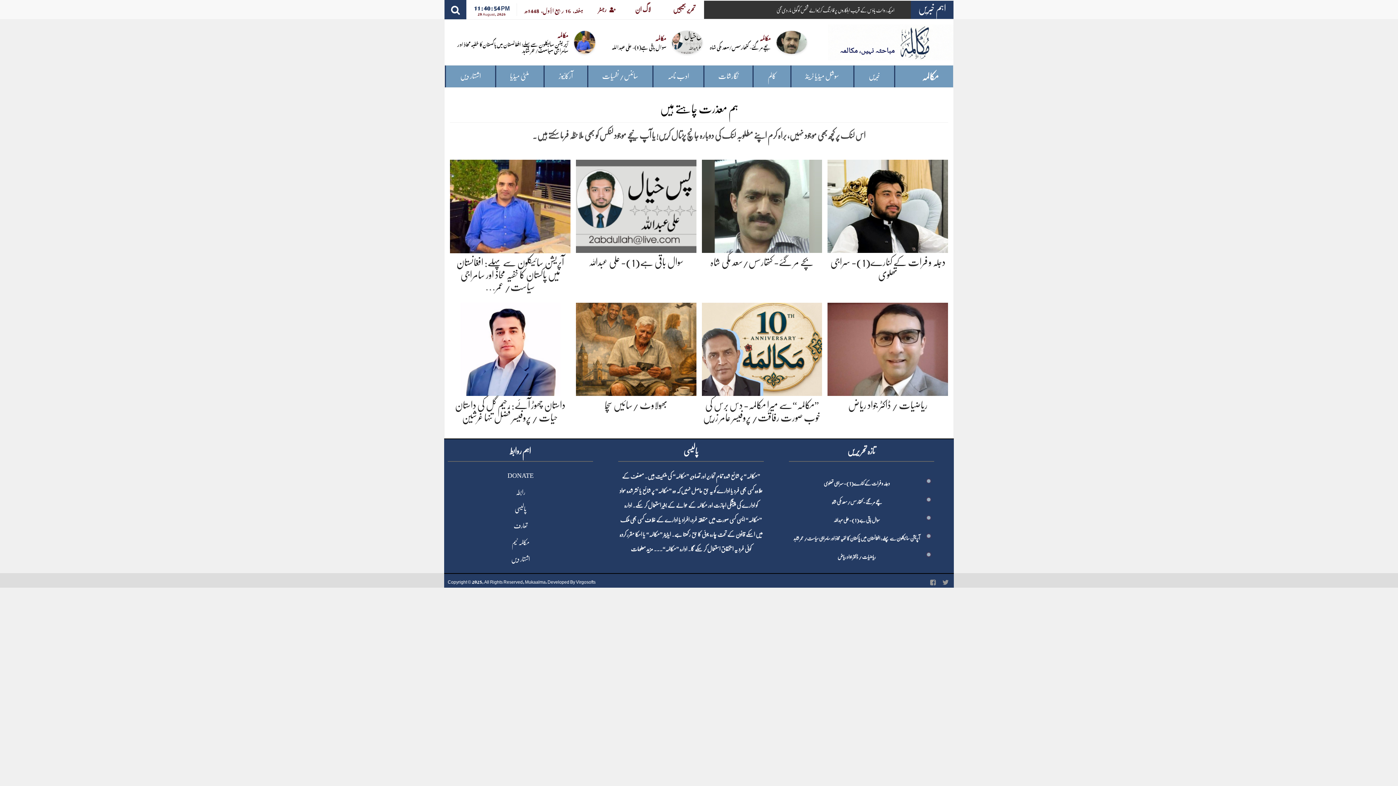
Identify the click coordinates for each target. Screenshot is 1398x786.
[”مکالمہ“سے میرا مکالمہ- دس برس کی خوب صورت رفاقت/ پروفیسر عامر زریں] (762, 348)
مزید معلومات (642, 549)
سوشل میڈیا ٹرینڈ (822, 76)
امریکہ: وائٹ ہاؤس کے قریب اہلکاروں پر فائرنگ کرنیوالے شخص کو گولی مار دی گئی (836, 10)
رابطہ (520, 492)
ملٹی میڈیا (519, 76)
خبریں (874, 76)
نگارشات (728, 76)
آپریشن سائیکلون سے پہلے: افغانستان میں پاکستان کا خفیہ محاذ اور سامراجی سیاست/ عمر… (510, 274)
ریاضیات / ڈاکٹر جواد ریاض (888, 405)
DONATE (521, 476)
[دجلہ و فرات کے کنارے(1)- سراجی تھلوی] (888, 205)
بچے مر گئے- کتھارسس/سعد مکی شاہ (740, 47)
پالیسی (520, 509)
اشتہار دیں (470, 76)
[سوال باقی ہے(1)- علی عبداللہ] (636, 205)
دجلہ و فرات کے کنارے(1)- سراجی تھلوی (857, 483)
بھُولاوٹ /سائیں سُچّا (636, 405)
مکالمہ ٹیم (520, 542)
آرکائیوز (566, 76)
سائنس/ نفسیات (620, 76)
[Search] (455, 10)
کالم (772, 76)
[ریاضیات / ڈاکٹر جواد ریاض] (888, 348)
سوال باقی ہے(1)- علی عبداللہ (639, 47)
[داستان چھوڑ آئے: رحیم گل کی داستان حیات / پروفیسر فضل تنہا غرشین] (510, 348)
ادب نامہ (678, 76)
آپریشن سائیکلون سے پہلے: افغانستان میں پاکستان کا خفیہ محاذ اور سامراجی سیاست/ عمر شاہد (512, 47)
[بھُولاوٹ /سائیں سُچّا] (636, 348)
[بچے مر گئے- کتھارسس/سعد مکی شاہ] (762, 205)
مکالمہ (930, 76)
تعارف (521, 526)
